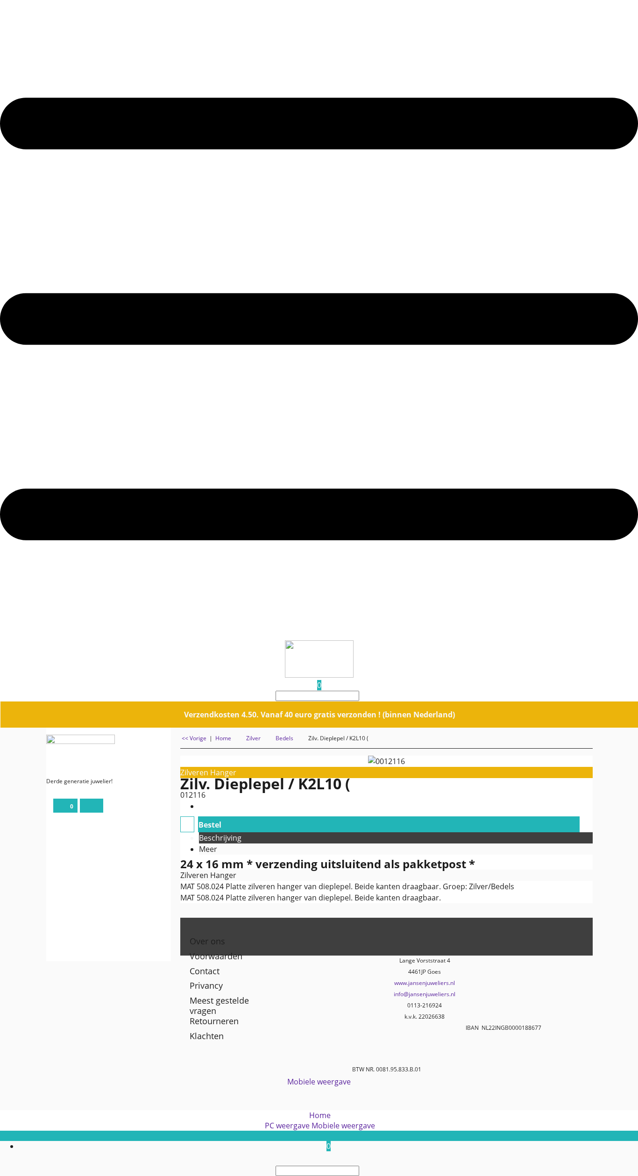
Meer (208, 849)
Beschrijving (220, 838)
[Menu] (319, 635)
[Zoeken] (362, 696)
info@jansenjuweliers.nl (424, 994)
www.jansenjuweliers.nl (424, 983)
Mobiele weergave (319, 1082)
